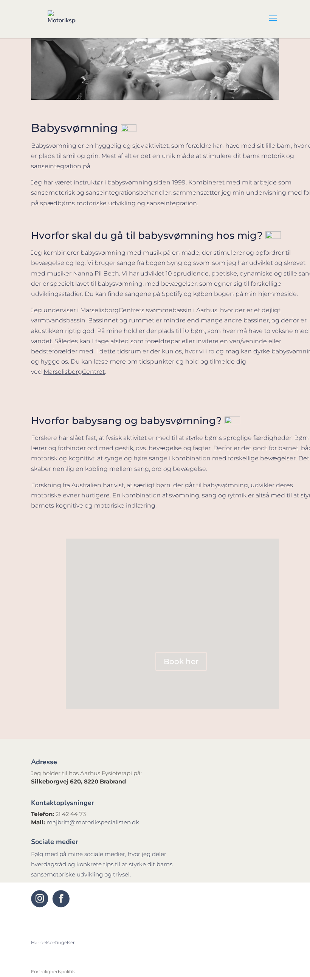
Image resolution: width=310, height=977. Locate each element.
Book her (181, 661)
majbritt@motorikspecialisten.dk (92, 822)
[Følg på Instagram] (39, 898)
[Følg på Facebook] (61, 898)
